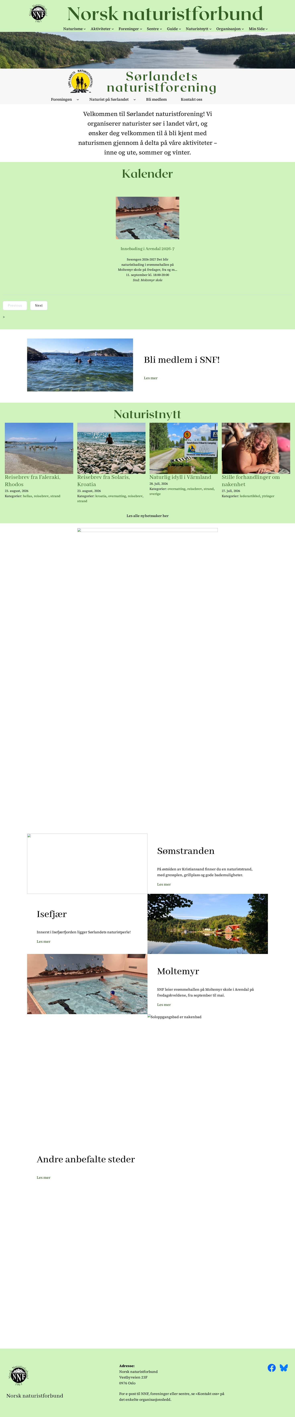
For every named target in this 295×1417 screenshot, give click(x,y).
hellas (27, 496)
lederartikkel (250, 496)
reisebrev (41, 496)
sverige (155, 494)
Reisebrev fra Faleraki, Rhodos (32, 481)
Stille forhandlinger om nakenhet (251, 481)
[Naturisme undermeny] (84, 29)
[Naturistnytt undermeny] (210, 29)
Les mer (151, 377)
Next (39, 305)
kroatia (100, 496)
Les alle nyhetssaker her (148, 515)
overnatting (117, 496)
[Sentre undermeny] (161, 29)
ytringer (268, 496)
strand (55, 496)
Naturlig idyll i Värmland (180, 477)
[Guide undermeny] (180, 29)
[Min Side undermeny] (267, 29)
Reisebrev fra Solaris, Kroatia (103, 481)
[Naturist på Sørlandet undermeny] (134, 99)
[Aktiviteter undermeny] (113, 29)
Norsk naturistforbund (34, 1396)
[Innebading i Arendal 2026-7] (147, 237)
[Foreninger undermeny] (141, 29)
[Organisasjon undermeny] (243, 29)
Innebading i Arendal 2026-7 (147, 249)
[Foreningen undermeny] (78, 99)
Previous (15, 305)
